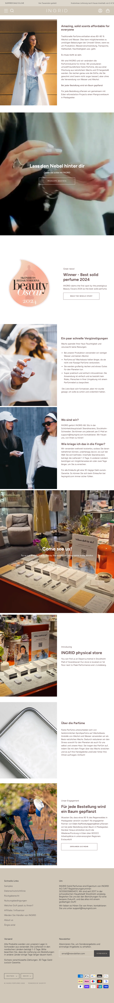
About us (8, 920)
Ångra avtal (9, 925)
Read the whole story (81, 296)
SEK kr (26, 976)
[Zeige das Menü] (6, 11)
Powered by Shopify (37, 983)
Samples (8, 886)
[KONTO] (100, 10)
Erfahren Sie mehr (79, 846)
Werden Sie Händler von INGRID (20, 915)
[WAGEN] (108, 10)
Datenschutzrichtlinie (15, 891)
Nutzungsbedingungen (15, 900)
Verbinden (101, 953)
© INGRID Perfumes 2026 (14, 983)
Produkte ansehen (57, 181)
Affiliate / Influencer (14, 910)
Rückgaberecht (11, 895)
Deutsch (11, 976)
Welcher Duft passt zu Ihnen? (18, 905)
